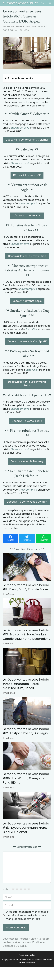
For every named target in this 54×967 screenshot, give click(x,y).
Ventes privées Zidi (20, 3)
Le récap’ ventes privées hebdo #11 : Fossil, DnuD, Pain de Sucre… (26, 587)
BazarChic (32, 329)
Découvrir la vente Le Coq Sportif (27, 341)
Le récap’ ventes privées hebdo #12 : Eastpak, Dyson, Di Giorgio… (26, 731)
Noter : (6, 889)
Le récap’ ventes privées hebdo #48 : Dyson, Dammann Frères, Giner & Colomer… (26, 827)
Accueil (24, 938)
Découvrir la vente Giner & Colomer (27, 139)
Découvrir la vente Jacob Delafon (27, 501)
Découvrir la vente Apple (27, 301)
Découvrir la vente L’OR (27, 175)
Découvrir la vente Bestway (27, 461)
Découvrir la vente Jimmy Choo (27, 256)
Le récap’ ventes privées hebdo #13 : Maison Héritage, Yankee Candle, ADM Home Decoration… (26, 634)
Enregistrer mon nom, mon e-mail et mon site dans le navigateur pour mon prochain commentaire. (28, 915)
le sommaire (20, 78)
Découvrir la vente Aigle (27, 215)
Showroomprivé (20, 127)
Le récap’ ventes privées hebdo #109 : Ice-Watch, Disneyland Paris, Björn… (26, 778)
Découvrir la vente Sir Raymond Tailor (27, 383)
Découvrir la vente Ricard (27, 421)
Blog (33, 938)
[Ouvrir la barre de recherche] (42, 3)
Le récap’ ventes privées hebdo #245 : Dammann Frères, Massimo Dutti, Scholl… (26, 684)
